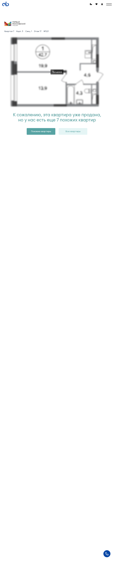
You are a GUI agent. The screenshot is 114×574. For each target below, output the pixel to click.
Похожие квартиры (41, 131)
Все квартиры (73, 131)
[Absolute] (5, 4)
